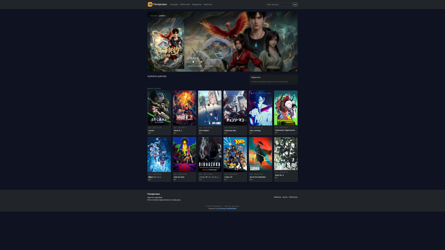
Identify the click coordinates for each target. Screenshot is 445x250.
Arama (285, 197)
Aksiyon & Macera (195, 66)
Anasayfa (174, 4)
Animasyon (209, 66)
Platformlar (185, 4)
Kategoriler (197, 4)
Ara (295, 4)
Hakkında (208, 4)
